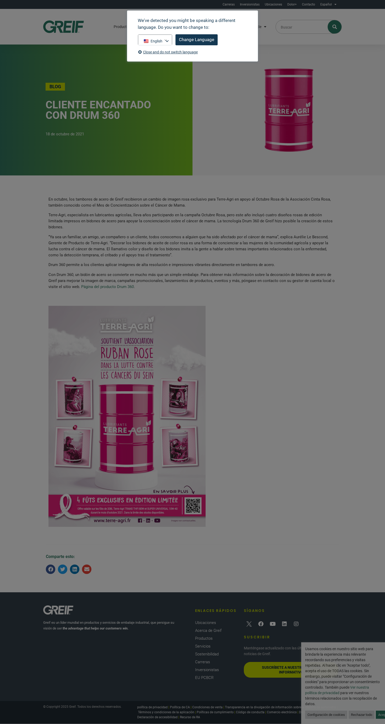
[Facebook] (261, 624)
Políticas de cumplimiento (215, 712)
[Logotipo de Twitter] (249, 624)
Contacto (308, 4)
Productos (122, 27)
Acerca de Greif (208, 630)
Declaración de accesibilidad (157, 717)
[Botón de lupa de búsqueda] (335, 27)
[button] (50, 569)
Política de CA (180, 707)
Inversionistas (250, 4)
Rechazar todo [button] (361, 715)
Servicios (203, 646)
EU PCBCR (204, 677)
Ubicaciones (273, 4)
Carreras (229, 4)
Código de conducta (250, 712)
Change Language (196, 39)
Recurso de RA (190, 717)
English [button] (156, 41)
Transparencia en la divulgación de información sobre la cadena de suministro (280, 707)
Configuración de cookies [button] (326, 715)
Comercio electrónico (282, 712)
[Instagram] (296, 624)
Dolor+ (292, 4)
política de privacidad (152, 707)
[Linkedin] (284, 624)
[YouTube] (272, 624)
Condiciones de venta (207, 707)
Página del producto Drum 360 (107, 286)
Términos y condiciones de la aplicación (166, 712)
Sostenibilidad (207, 654)
